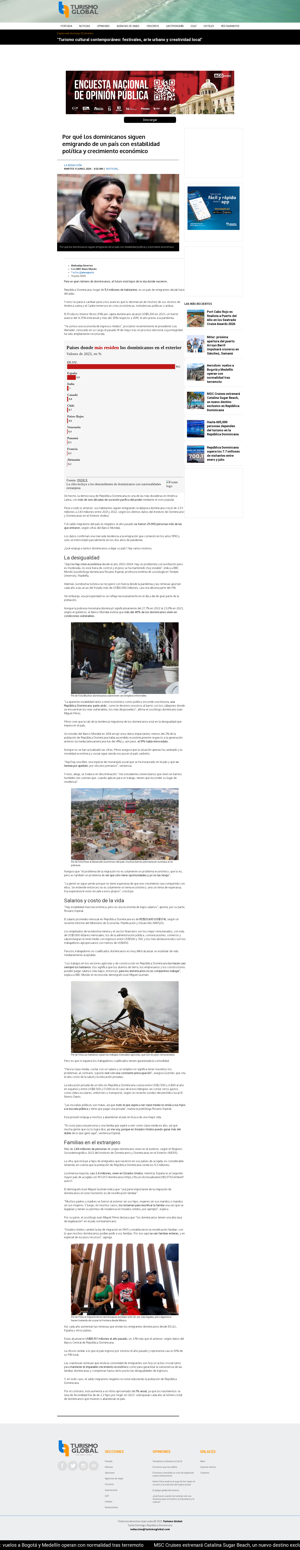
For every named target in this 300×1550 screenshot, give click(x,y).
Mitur (202, 1461)
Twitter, (82, 272)
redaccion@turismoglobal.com (150, 1529)
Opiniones (103, 26)
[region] (178, 11)
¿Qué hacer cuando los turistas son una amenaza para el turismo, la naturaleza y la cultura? (173, 1499)
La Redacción (73, 165)
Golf (194, 26)
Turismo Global (172, 1521)
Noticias (84, 26)
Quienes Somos (208, 1467)
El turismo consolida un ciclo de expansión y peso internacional (173, 1474)
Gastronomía (175, 26)
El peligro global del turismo (166, 1490)
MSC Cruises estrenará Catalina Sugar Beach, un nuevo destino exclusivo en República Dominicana (113, 1545)
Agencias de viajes (128, 26)
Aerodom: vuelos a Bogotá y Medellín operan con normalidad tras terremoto (220, 374)
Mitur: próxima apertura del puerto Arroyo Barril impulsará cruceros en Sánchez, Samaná (223, 345)
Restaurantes (230, 26)
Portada (66, 26)
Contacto (204, 1473)
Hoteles (209, 26)
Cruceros (153, 26)
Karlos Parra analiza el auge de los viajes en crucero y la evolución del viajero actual (174, 1483)
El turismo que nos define (165, 1467)
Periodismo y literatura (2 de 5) (167, 1461)
